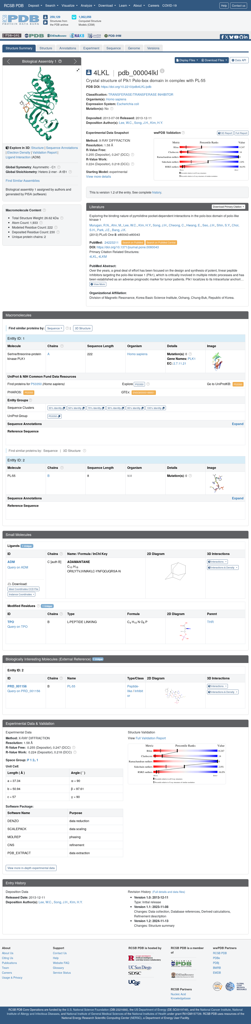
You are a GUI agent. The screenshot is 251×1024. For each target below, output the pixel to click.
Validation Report (45, 152)
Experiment (91, 48)
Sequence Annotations (62, 147)
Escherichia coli (128, 104)
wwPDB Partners (224, 948)
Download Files (214, 60)
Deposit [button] (34, 5)
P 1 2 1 (32, 760)
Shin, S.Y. (223, 225)
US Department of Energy (150, 1009)
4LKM (102, 256)
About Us (7, 953)
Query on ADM (17, 567)
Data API (240, 60)
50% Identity (74, 408)
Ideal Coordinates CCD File (23, 589)
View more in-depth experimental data (31, 868)
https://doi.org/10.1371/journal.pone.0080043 (128, 247)
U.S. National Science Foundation (88, 1009)
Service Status (62, 972)
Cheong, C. (177, 225)
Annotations (67, 48)
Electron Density (18, 152)
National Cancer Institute (215, 1009)
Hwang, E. (193, 225)
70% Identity (94, 408)
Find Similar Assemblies (23, 180)
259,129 (55, 17)
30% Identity (55, 408)
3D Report (226, 133)
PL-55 (71, 686)
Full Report (241, 133)
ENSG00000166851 (144, 392)
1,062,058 (85, 17)
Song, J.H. (141, 122)
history (156, 192)
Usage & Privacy (12, 977)
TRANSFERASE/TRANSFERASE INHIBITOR (140, 94)
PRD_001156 (17, 686)
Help (224, 5)
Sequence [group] (53, 328)
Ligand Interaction (18, 157)
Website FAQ (61, 963)
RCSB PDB (14, 5)
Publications (9, 963)
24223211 (112, 242)
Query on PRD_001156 (23, 691)
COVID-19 (169, 5)
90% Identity (114, 408)
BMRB (217, 968)
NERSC (136, 1018)
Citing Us (7, 958)
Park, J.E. (103, 230)
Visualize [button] (68, 5)
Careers (153, 5)
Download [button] (106, 5)
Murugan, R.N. (99, 225)
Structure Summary (19, 48)
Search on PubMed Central (161, 242)
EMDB (217, 972)
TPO (10, 622)
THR (210, 622)
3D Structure (83, 328)
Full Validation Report (151, 738)
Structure (46, 48)
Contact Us (60, 953)
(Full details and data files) (168, 892)
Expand (238, 423)
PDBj (216, 963)
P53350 (36, 384)
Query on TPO (17, 626)
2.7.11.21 (179, 363)
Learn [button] (123, 5)
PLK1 (192, 358)
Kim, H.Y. (156, 122)
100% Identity (154, 408)
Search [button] (50, 5)
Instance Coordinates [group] (20, 594)
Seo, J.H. (208, 225)
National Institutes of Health (149, 1014)
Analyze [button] (87, 5)
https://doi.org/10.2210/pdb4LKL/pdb (126, 86)
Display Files (187, 60)
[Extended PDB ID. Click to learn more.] (162, 70)
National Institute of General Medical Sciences (95, 1014)
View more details (98, 176)
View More (99, 284)
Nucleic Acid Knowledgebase (181, 996)
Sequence (113, 48)
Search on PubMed (133, 242)
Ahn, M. (116, 225)
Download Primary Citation (227, 206)
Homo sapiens (116, 99)
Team (5, 968)
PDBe (216, 958)
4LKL (93, 256)
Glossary (58, 968)
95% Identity (133, 408)
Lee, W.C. (126, 122)
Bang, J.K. (119, 230)
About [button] (137, 5)
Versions (153, 48)
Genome (134, 48)
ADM (11, 561)
